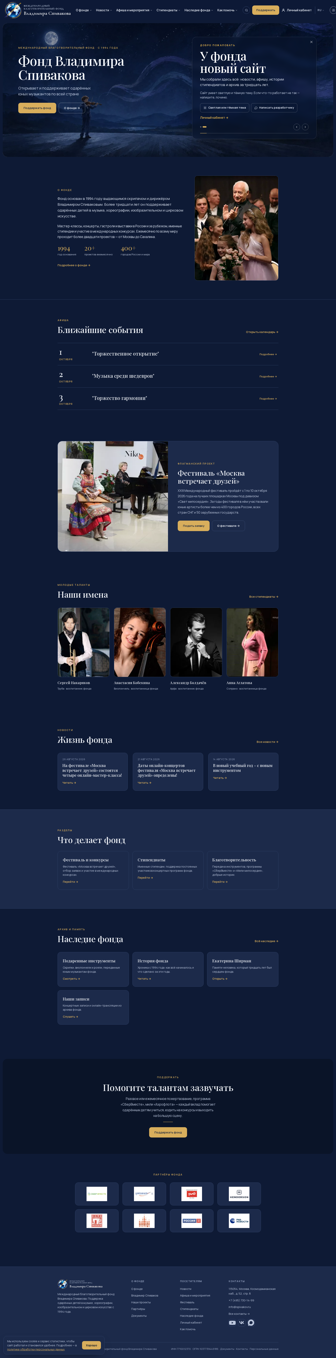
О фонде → (72, 108)
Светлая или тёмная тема (227, 107)
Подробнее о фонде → (74, 265)
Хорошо (91, 1345)
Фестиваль (187, 1302)
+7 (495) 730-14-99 (241, 1300)
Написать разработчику (276, 107)
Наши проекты (141, 1302)
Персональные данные (264, 1349)
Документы (139, 1316)
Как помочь (225, 10)
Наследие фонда (197, 10)
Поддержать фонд (37, 108)
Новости (102, 10)
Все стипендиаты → (263, 597)
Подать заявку (193, 526)
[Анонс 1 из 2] (200, 127)
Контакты (242, 1349)
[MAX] (251, 1322)
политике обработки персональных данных (36, 1349)
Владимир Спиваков (144, 1295)
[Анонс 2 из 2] (204, 127)
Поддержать (265, 10)
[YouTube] (232, 1322)
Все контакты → (239, 1314)
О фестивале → (228, 526)
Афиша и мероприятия (132, 10)
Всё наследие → (266, 941)
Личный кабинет (191, 1322)
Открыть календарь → (262, 332)
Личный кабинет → (214, 117)
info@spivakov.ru (240, 1307)
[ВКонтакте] (241, 1322)
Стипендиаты (167, 10)
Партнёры (138, 1309)
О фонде (82, 10)
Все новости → (267, 742)
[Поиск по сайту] (246, 10)
